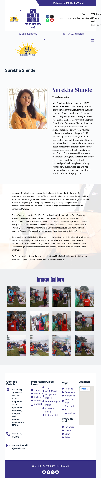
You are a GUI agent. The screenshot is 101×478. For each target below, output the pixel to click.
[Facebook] (47, 16)
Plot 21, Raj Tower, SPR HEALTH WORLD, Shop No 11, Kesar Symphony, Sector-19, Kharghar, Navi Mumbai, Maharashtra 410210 (18, 407)
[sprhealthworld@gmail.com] (8, 446)
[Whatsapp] (47, 20)
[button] (92, 40)
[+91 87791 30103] (8, 434)
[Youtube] (52, 20)
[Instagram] (52, 16)
